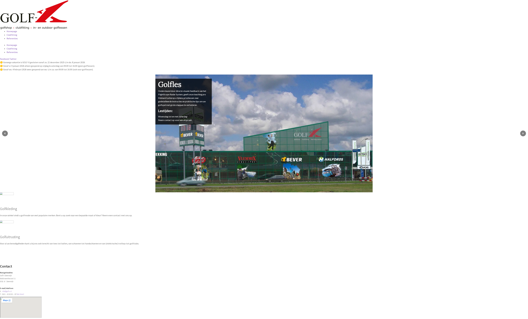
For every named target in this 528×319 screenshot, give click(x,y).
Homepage (12, 31)
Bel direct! (20, 294)
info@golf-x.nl (7, 291)
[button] (5, 133)
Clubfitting (12, 34)
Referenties (12, 38)
